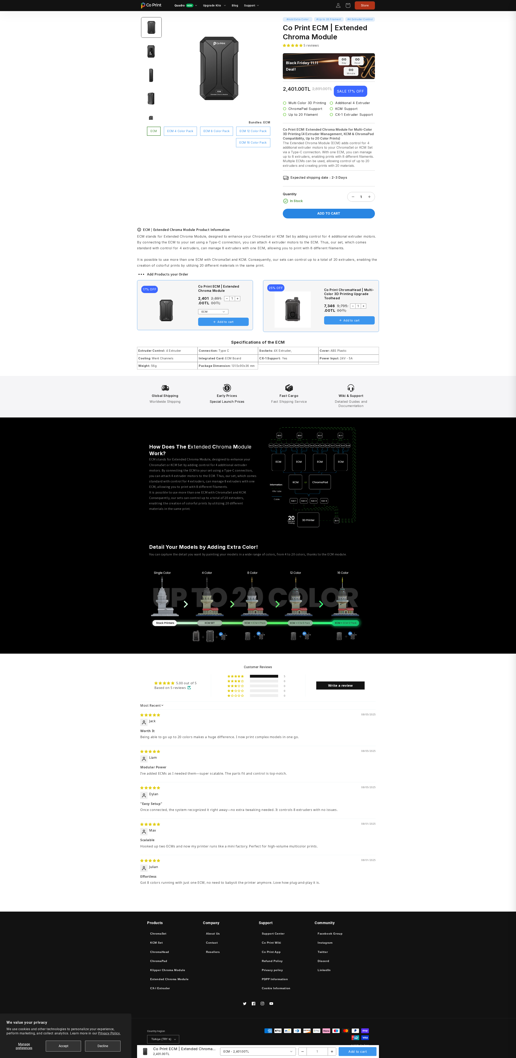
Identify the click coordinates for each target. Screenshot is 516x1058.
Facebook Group (330, 933)
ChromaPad (158, 961)
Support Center (273, 933)
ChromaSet (158, 933)
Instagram (325, 942)
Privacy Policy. (109, 1033)
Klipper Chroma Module (167, 970)
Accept (63, 1046)
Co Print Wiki (271, 942)
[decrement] (352, 196)
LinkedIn (324, 970)
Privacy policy (272, 970)
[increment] (369, 196)
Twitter (323, 952)
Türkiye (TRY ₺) (161, 1039)
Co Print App (271, 952)
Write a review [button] (340, 685)
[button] (251, 5)
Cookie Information (276, 988)
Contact (212, 942)
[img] (150, 715)
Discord (323, 961)
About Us (213, 933)
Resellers (213, 952)
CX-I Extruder (160, 988)
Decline (103, 1046)
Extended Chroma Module (169, 979)
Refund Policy (272, 961)
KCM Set (156, 942)
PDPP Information (275, 979)
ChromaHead (159, 952)
